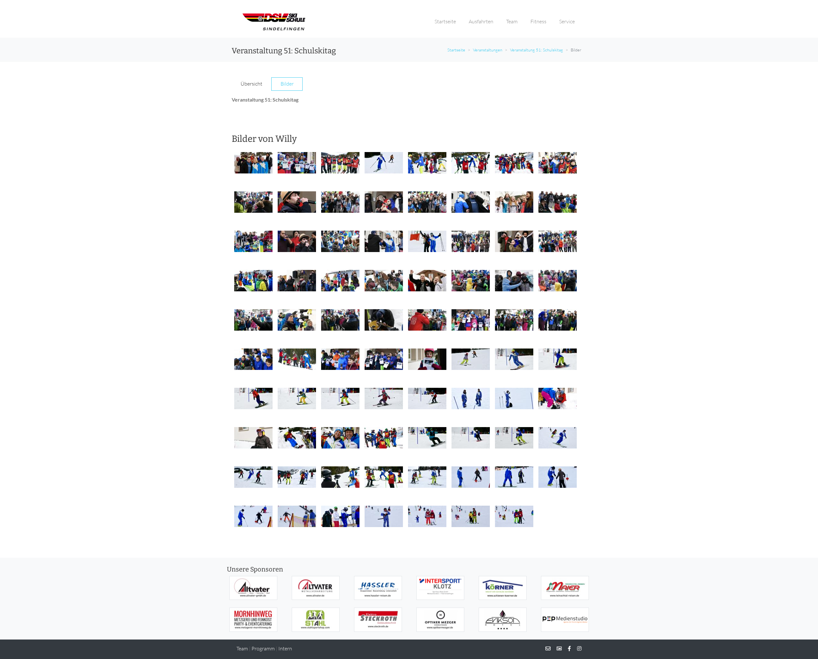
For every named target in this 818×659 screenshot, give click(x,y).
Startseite (456, 49)
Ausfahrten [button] (481, 21)
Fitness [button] (538, 21)
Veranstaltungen (487, 49)
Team (242, 648)
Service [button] (567, 21)
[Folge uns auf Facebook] (567, 648)
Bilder (287, 83)
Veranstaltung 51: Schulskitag (536, 49)
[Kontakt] (548, 648)
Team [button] (512, 21)
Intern (285, 648)
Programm (263, 648)
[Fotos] (557, 648)
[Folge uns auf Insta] (577, 648)
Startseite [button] (445, 21)
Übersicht (251, 83)
